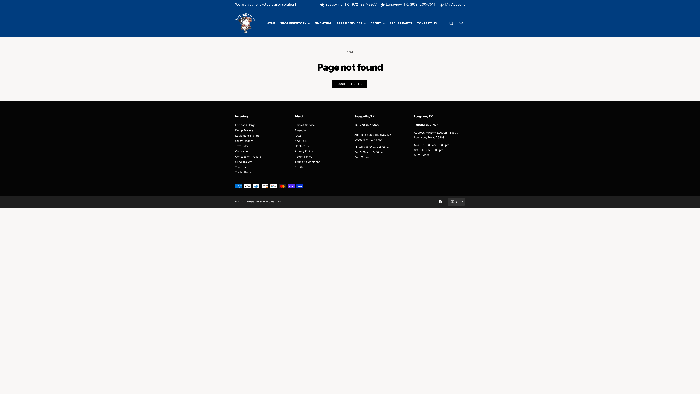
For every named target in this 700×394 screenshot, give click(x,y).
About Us (301, 141)
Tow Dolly (241, 146)
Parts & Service (305, 125)
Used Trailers (243, 162)
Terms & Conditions (307, 162)
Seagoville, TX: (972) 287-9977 (351, 4)
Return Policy (303, 156)
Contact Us (302, 146)
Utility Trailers (244, 141)
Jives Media (275, 201)
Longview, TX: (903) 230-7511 (410, 4)
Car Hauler (242, 151)
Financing (301, 130)
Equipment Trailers (247, 135)
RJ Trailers (249, 201)
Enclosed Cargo (245, 125)
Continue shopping (350, 83)
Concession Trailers (248, 156)
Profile (299, 167)
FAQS (298, 135)
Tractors (240, 167)
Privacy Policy (304, 151)
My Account (455, 4)
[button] (451, 23)
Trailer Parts (243, 172)
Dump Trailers (244, 130)
